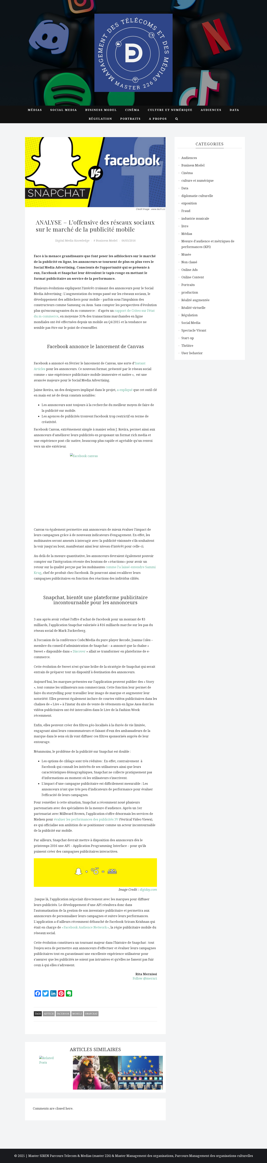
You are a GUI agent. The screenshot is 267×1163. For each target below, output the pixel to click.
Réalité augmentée (195, 300)
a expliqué (125, 390)
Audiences (211, 110)
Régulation (100, 118)
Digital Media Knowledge (72, 240)
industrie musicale (195, 218)
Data (234, 110)
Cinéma (132, 110)
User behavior (192, 353)
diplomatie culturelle (197, 196)
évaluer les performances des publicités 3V (86, 819)
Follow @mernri (145, 978)
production (189, 292)
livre (184, 226)
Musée (186, 254)
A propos (158, 118)
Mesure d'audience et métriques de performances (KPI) (207, 244)
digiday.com (148, 889)
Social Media (63, 110)
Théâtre (187, 345)
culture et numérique (170, 110)
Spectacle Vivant (193, 330)
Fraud (185, 211)
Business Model (101, 110)
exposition (189, 203)
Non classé (189, 262)
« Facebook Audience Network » (85, 927)
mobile (77, 1013)
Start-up (187, 338)
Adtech (49, 1013)
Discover (79, 651)
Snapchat (91, 1013)
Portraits (130, 118)
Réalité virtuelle (193, 308)
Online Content (192, 277)
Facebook (63, 1013)
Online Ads (189, 270)
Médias (35, 110)
